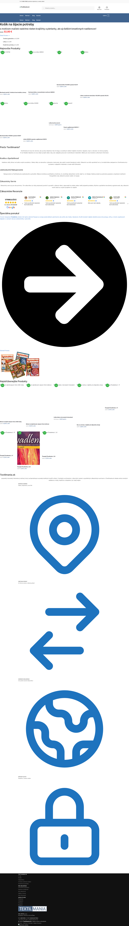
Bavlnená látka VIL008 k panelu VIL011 (67, 84)
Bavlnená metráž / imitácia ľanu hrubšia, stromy (13, 92)
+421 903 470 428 (23, 919)
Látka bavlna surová (54, 123)
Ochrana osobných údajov (24, 881)
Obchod (25, 923)
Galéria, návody (22, 893)
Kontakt (30, 923)
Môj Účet (99, 9)
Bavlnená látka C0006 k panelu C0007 (10, 135)
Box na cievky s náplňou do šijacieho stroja (88, 425)
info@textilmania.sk (33, 919)
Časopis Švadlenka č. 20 (23, 466)
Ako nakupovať (22, 891)
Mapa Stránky (37, 923)
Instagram (20, 901)
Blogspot (20, 904)
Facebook (20, 899)
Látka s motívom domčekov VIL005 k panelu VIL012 (94, 95)
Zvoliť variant (55, 128)
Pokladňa (107, 9)
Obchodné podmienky (23, 887)
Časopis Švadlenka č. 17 (6, 455)
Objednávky (21, 879)
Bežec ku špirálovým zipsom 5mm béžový (37, 424)
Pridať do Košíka (13, 97)
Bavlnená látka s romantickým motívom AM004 (41, 92)
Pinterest (20, 903)
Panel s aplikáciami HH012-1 (71, 127)
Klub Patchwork (22, 895)
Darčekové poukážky (23, 883)
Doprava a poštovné (23, 889)
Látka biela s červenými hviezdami (63, 417)
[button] (128, 203)
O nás (19, 876)
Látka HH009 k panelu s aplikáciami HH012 (35, 139)
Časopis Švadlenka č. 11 (111, 408)
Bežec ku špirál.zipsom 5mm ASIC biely (11, 421)
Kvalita (19, 877)
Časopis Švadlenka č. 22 (48, 456)
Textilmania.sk (27, 921)
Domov (20, 923)
